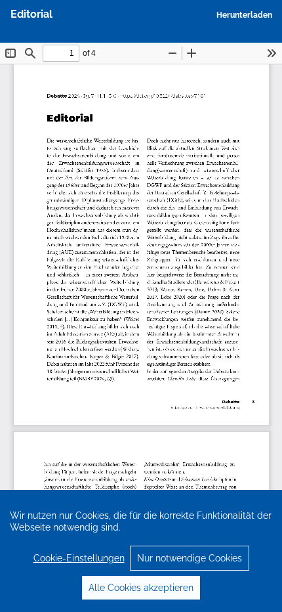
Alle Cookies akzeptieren (141, 587)
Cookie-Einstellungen (79, 558)
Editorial (31, 14)
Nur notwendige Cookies (189, 558)
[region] (141, 551)
